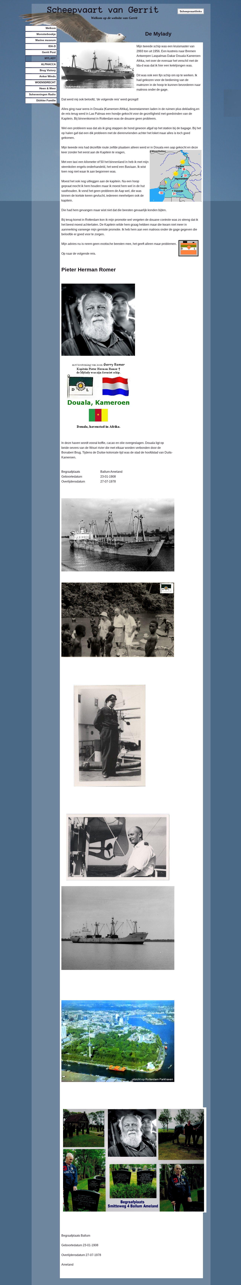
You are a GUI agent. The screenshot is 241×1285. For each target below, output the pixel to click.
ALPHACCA (48, 64)
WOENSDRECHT (45, 82)
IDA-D (52, 46)
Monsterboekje (46, 34)
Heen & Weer (47, 88)
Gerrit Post (49, 52)
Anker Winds (47, 76)
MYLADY (50, 58)
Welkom (51, 28)
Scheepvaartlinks (191, 11)
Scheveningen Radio (42, 94)
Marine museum (45, 40)
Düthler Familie (46, 100)
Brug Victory (48, 70)
